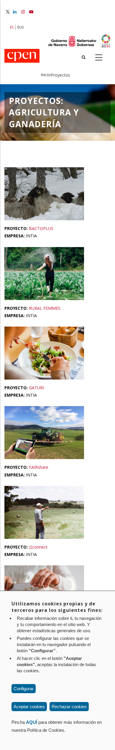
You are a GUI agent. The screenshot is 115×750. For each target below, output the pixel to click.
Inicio (46, 74)
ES (12, 27)
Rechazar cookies (69, 706)
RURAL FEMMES (44, 308)
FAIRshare (38, 467)
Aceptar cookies (29, 706)
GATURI (36, 387)
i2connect (38, 547)
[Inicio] (22, 56)
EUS (20, 27)
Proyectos (60, 75)
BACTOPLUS (41, 228)
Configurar (24, 688)
